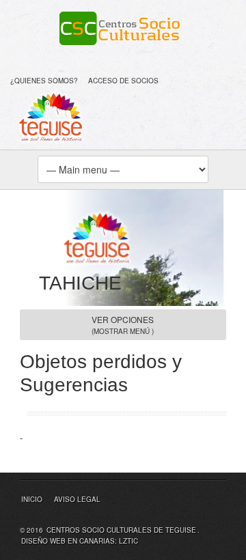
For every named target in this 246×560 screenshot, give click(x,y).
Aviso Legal (77, 499)
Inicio (31, 499)
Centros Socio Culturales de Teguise (121, 530)
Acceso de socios (123, 80)
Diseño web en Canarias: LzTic (79, 541)
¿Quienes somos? (44, 80)
